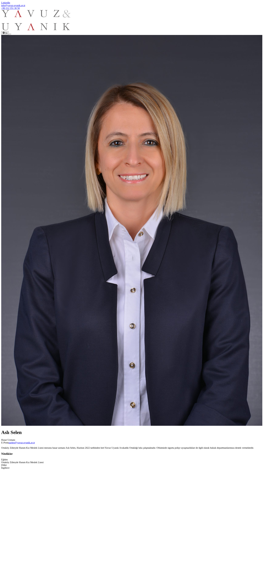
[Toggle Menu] (10, 34)
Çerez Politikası (25, 563)
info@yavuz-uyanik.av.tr (13, 5)
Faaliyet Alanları (15, 513)
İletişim (10, 524)
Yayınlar (11, 518)
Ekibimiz (11, 515)
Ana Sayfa (12, 507)
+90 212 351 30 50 (10, 8)
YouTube (11, 546)
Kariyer (11, 521)
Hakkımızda (13, 510)
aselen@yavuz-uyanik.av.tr (22, 442)
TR (6, 33)
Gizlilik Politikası (9, 563)
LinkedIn (5, 2)
